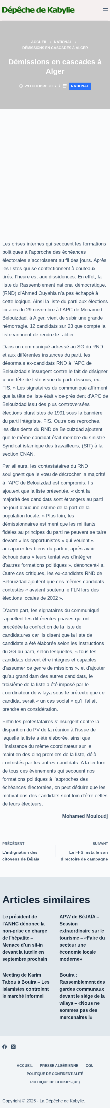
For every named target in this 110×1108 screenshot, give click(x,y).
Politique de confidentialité (55, 1074)
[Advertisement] (55, 167)
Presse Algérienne (59, 1066)
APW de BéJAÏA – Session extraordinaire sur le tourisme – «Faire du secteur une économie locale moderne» (82, 938)
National (80, 86)
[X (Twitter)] (13, 1047)
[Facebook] (4, 1047)
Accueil (25, 1066)
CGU (90, 1066)
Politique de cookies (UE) (55, 1082)
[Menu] (105, 10)
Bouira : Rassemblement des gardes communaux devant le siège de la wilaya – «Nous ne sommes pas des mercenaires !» (82, 996)
